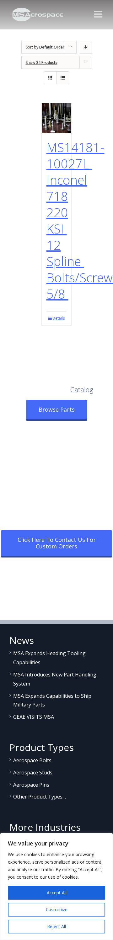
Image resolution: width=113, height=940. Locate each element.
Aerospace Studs (32, 772)
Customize (56, 909)
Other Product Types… (39, 796)
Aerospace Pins (31, 784)
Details (58, 318)
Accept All (57, 893)
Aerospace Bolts (32, 760)
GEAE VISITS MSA (33, 716)
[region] (56, 886)
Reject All (56, 926)
